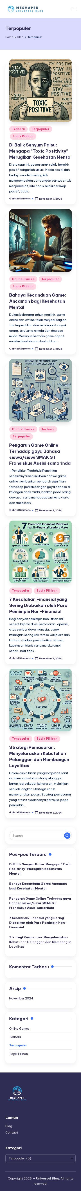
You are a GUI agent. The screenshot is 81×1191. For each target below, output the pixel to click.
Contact (11, 1132)
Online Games (23, 279)
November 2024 (21, 998)
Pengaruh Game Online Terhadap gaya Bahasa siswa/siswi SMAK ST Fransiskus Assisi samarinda (40, 903)
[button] (67, 835)
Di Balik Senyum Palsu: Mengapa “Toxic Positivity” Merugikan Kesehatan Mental (40, 151)
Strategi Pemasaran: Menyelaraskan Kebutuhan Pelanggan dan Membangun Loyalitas (40, 942)
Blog (8, 1126)
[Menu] (73, 9)
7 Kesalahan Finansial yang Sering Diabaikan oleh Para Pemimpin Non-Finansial (38, 605)
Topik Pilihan (23, 136)
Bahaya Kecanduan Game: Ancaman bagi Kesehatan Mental (37, 301)
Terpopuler (41, 129)
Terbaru (18, 129)
